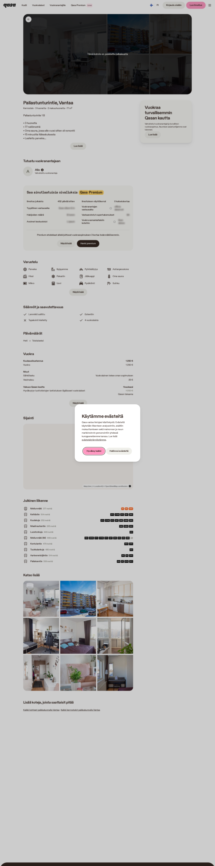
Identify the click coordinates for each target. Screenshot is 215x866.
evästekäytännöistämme (94, 439)
